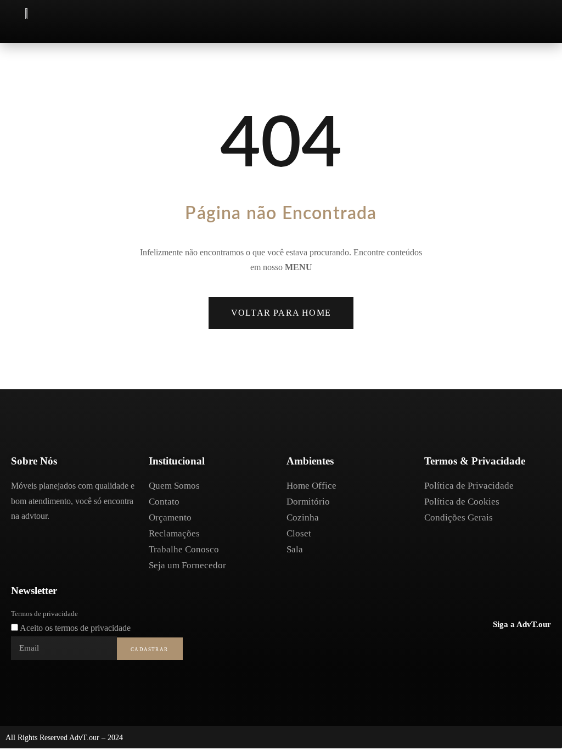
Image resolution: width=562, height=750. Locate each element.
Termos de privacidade (44, 613)
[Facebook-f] (496, 650)
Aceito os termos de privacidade (75, 628)
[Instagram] (519, 650)
